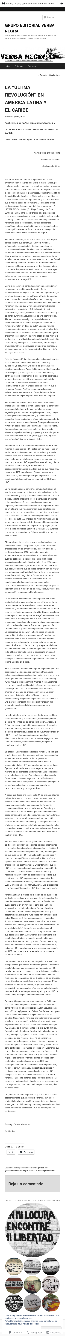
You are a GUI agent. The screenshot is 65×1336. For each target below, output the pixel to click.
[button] (32, 1230)
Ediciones (19, 66)
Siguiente (54, 75)
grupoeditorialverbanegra (16, 1170)
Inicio (8, 66)
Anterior (42, 75)
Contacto (32, 66)
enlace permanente (46, 1170)
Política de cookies (31, 1323)
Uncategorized (37, 1167)
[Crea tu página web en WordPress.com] (32, 3)
